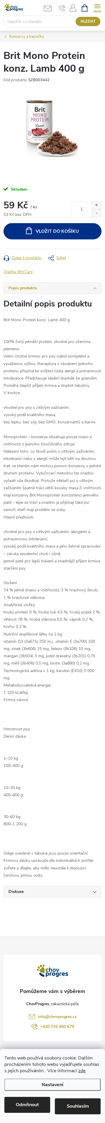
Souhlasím (78, 1106)
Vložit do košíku (57, 231)
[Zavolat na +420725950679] (62, 8)
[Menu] (97, 7)
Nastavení (52, 1085)
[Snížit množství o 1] (96, 213)
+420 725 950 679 (57, 1026)
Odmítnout (27, 1105)
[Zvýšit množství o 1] (96, 205)
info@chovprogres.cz (57, 1016)
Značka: (18, 272)
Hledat (88, 21)
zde (81, 1071)
